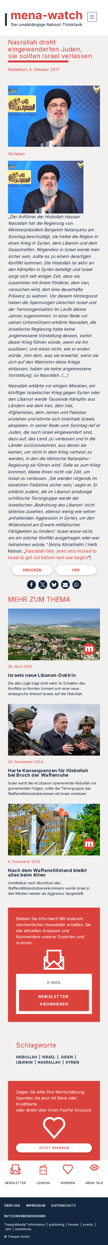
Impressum (35, 1205)
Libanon (24, 1062)
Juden (66, 1057)
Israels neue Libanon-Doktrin (42, 675)
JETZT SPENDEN (54, 1148)
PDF (76, 570)
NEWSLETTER (15, 1183)
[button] (31, 584)
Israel (48, 1057)
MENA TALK (94, 1183)
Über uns (12, 1205)
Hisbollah (26, 1057)
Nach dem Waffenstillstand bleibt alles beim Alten (47, 872)
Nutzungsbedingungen (24, 1216)
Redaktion (17, 69)
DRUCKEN (32, 570)
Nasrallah (49, 1062)
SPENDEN (68, 1183)
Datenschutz (63, 1205)
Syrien (72, 1062)
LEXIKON (43, 1183)
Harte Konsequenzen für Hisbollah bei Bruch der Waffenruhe (48, 773)
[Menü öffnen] (92, 17)
